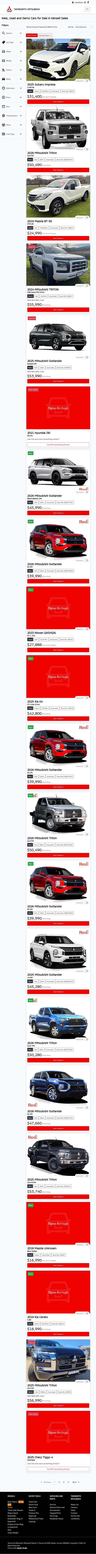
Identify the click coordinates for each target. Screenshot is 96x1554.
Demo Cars (33, 1504)
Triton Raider (13, 1533)
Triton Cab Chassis (15, 1510)
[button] (87, 9)
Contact (74, 1513)
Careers (74, 1507)
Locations (79, 2)
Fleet (73, 1510)
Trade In (32, 1510)
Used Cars (33, 1502)
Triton (10, 1507)
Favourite (79, 81)
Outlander (12, 1516)
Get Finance (58, 101)
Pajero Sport (13, 1513)
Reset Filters (32, 35)
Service (53, 1504)
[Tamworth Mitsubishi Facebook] (88, 2)
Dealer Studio (22, 1548)
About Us (75, 1504)
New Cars (33, 1507)
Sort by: (71, 27)
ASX (9, 1530)
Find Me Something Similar (58, 444)
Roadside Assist (56, 1518)
